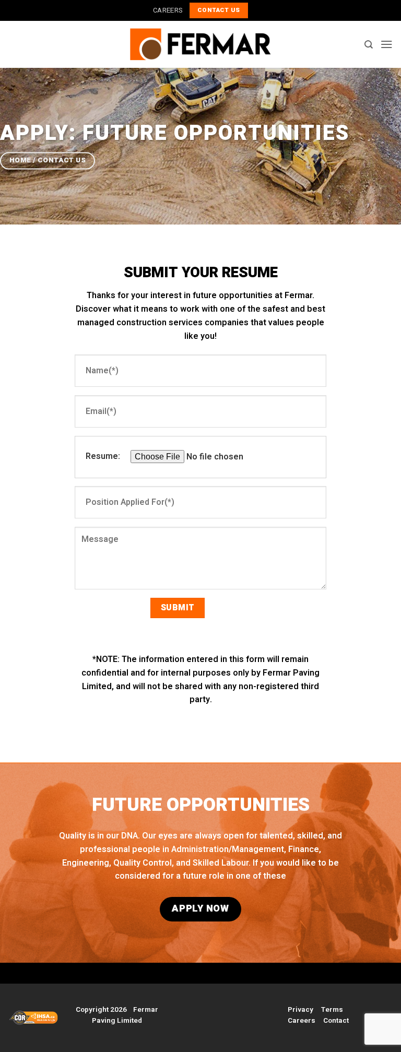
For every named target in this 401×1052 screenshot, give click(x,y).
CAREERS (167, 10)
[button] (386, 44)
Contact (336, 1020)
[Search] (368, 44)
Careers (301, 1020)
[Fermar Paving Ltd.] (201, 44)
